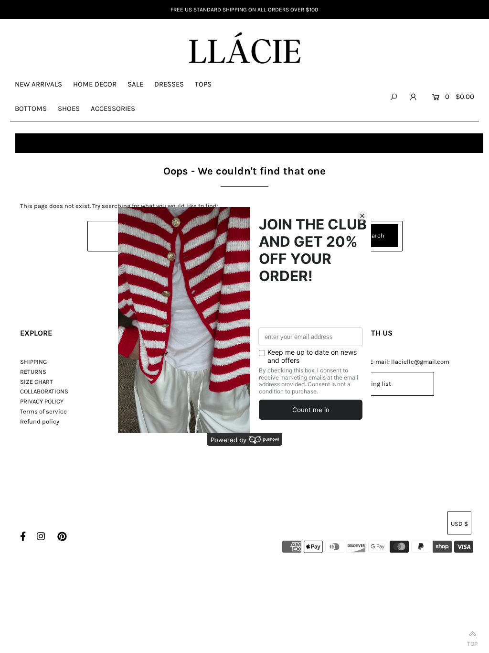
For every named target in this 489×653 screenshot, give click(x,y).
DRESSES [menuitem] (169, 84)
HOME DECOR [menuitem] (95, 84)
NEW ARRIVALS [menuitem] (38, 84)
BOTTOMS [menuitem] (31, 108)
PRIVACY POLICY (42, 401)
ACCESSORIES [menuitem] (113, 108)
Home (28, 143)
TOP (472, 641)
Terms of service (43, 411)
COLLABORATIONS (44, 391)
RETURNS (33, 371)
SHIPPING (33, 361)
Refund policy (39, 421)
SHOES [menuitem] (69, 108)
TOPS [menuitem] (203, 84)
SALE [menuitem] (135, 84)
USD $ (459, 523)
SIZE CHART (36, 381)
